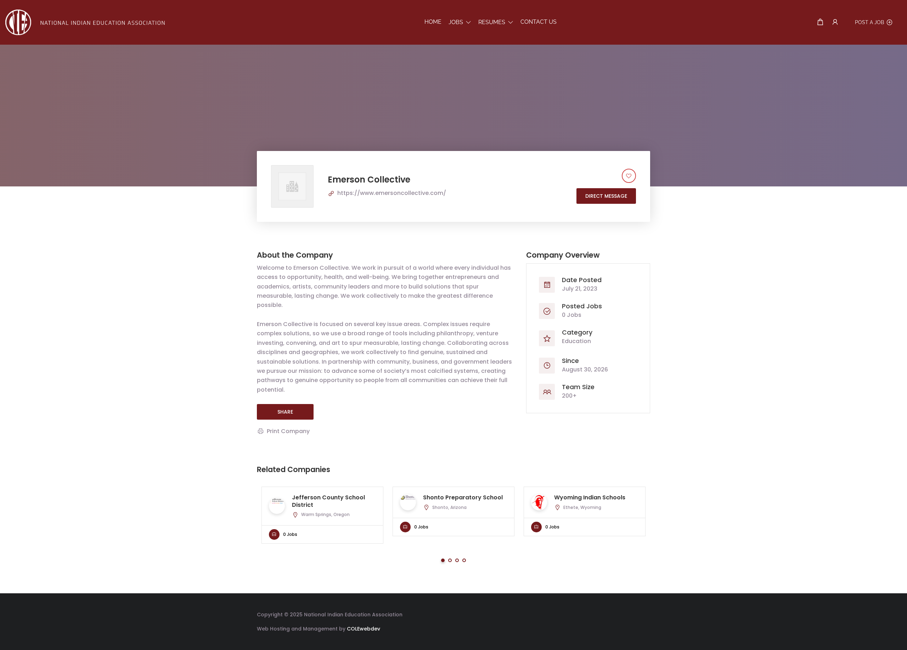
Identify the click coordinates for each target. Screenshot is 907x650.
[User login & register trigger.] (835, 22)
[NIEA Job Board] (85, 22)
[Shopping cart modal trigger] (820, 22)
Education (576, 341)
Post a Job (869, 22)
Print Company (288, 431)
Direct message (606, 196)
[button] (460, 22)
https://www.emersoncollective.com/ (391, 193)
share (285, 411)
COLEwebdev (363, 628)
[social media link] (644, 613)
